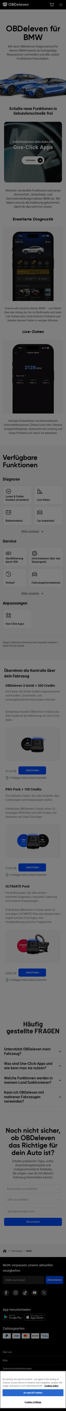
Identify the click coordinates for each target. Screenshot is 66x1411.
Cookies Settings (33, 1402)
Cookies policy (51, 1386)
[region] (33, 1389)
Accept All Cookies (33, 1392)
